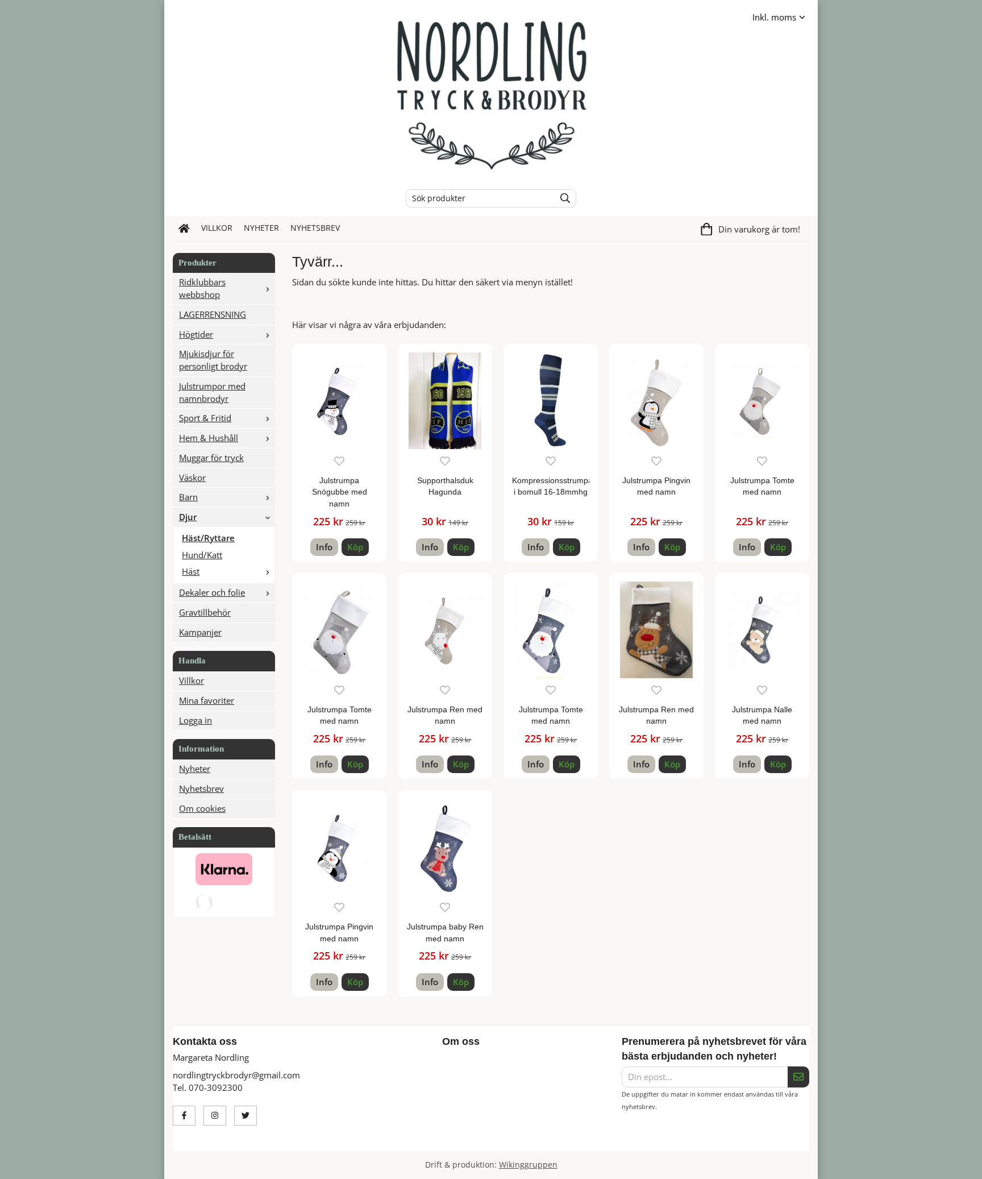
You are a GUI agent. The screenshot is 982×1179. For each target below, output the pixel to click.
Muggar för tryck (211, 457)
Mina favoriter (206, 700)
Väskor (192, 477)
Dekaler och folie (212, 592)
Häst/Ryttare (208, 537)
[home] (184, 228)
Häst (190, 571)
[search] (562, 198)
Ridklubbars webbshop (202, 288)
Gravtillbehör (205, 612)
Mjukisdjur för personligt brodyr (213, 360)
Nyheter (261, 228)
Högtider (196, 334)
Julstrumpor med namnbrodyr (212, 392)
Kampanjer (200, 632)
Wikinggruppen (528, 1165)
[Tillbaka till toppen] (802, 1163)
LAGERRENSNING (212, 314)
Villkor (216, 228)
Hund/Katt (202, 555)
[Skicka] (798, 1077)
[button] (355, 547)
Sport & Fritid (205, 418)
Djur (188, 516)
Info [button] (324, 547)
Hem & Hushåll (208, 437)
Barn (188, 497)
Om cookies (202, 808)
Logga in (195, 720)
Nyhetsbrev (315, 228)
